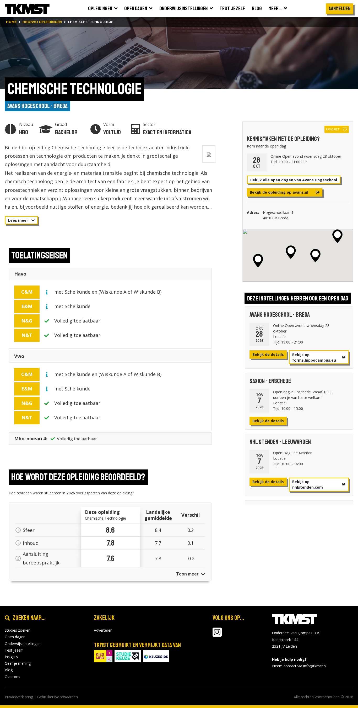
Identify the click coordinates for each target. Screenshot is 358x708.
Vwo (19, 356)
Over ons (12, 676)
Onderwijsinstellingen (23, 643)
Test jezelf (14, 650)
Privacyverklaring (19, 696)
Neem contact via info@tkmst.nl (299, 665)
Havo (20, 274)
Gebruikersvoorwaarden (57, 696)
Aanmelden (339, 8)
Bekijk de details (268, 354)
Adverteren (103, 630)
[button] (291, 252)
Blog (9, 669)
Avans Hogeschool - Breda (37, 106)
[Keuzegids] (156, 655)
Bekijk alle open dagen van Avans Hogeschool (293, 179)
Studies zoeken (17, 630)
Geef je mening (18, 663)
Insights (11, 656)
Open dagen (15, 636)
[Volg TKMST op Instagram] (217, 634)
